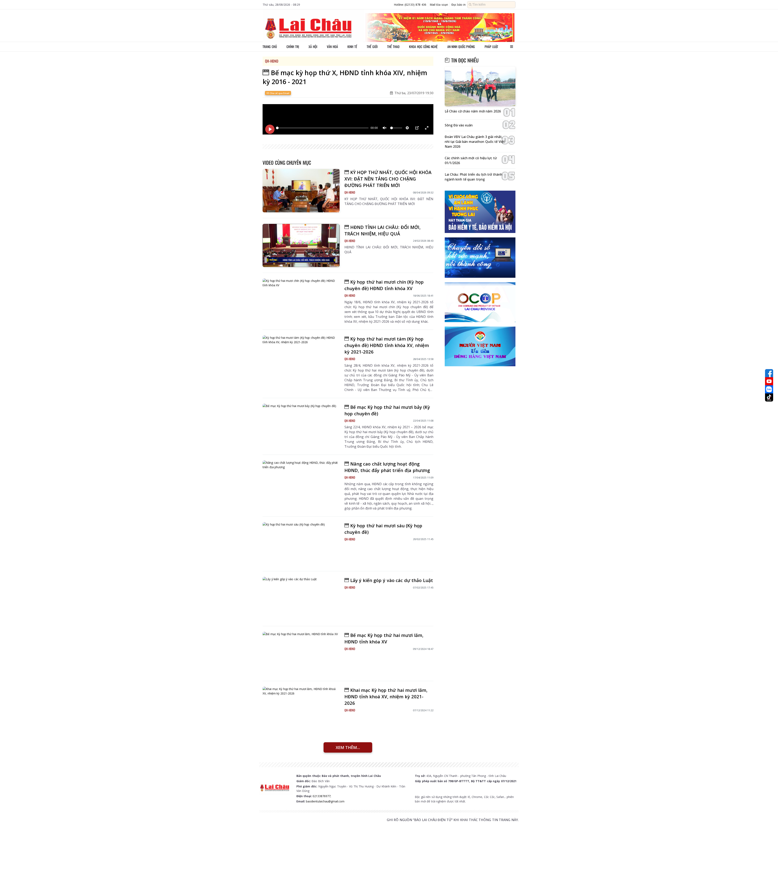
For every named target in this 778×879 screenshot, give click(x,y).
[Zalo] (769, 389)
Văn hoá (332, 46)
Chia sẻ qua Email (279, 93)
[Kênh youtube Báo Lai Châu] (769, 381)
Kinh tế (352, 46)
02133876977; (322, 796)
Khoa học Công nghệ (423, 46)
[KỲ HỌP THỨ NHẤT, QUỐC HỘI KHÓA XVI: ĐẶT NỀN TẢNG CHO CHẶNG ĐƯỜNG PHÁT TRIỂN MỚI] (301, 190)
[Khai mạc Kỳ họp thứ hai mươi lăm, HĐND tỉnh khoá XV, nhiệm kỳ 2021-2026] (301, 708)
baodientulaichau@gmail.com (325, 801)
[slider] (322, 128)
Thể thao (393, 46)
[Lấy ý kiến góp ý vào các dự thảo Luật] (301, 598)
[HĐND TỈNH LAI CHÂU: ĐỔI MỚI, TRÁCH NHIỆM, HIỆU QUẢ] (301, 245)
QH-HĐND (271, 61)
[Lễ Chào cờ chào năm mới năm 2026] (480, 87)
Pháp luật (491, 46)
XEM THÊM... (348, 747)
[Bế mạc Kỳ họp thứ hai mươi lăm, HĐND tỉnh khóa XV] (301, 653)
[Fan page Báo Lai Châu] (769, 373)
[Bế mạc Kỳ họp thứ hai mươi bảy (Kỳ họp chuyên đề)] (301, 425)
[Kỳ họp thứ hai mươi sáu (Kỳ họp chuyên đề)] (301, 544)
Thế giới (372, 46)
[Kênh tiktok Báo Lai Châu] (769, 397)
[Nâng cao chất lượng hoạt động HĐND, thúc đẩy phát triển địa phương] (301, 482)
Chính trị (292, 46)
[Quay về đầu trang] (769, 868)
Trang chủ (270, 46)
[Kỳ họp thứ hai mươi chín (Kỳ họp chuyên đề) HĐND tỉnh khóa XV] (301, 300)
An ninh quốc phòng (461, 46)
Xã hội (313, 46)
